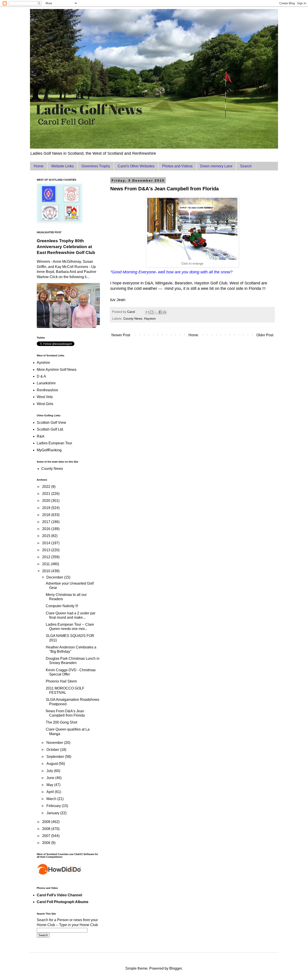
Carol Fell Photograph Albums (62, 902)
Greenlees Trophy (95, 166)
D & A (41, 376)
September (55, 757)
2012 (46, 557)
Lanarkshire (46, 383)
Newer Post (120, 335)
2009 (46, 822)
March (51, 799)
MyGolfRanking (49, 450)
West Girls (45, 404)
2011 (46, 564)
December (55, 577)
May (50, 785)
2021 (46, 494)
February (54, 806)
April (50, 792)
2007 (46, 836)
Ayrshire (43, 362)
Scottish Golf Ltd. (50, 429)
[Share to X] (156, 312)
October (53, 750)
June (50, 778)
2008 (46, 829)
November (55, 743)
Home (39, 166)
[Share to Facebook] (160, 312)
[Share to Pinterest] (164, 312)
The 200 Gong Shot (61, 722)
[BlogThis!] (151, 312)
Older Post (264, 335)
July (50, 771)
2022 (46, 487)
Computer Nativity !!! (62, 606)
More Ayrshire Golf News (56, 369)
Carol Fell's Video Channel (59, 895)
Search (246, 166)
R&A (40, 436)
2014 (46, 543)
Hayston (150, 318)
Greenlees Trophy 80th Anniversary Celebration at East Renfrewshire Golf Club (66, 246)
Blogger (175, 968)
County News (132, 318)
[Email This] (147, 312)
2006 (46, 843)
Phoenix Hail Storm (61, 681)
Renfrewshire (47, 390)
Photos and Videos (177, 166)
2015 (46, 536)
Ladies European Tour (54, 443)
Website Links (62, 166)
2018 (46, 515)
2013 (46, 550)
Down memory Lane (216, 166)
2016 (46, 529)
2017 (46, 522)
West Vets (45, 397)
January (53, 813)
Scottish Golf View (51, 422)
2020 (46, 501)
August (52, 764)
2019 (46, 508)
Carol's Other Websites (136, 166)
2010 (46, 571)
